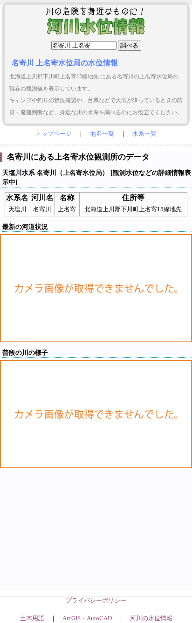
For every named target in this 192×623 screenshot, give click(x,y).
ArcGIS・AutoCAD (87, 618)
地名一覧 (102, 134)
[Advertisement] (96, 537)
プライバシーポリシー (96, 600)
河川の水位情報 (151, 618)
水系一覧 (144, 134)
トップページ (53, 134)
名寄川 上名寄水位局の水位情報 (65, 63)
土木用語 (32, 618)
